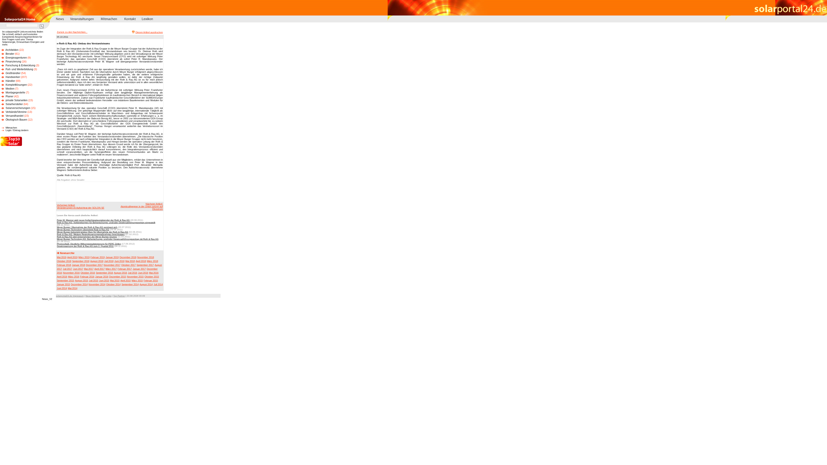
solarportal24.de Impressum (70, 296)
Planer (9, 96)
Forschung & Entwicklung (20, 65)
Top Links (106, 296)
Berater (10, 53)
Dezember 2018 (128, 257)
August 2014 (146, 284)
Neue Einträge (92, 296)
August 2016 (120, 272)
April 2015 (125, 280)
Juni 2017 (78, 269)
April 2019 (72, 257)
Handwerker (13, 77)
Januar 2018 (78, 265)
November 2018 (145, 257)
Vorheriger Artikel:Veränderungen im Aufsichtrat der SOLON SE (80, 206)
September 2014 (130, 284)
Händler (10, 80)
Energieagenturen (16, 57)
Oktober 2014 (113, 284)
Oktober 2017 (128, 265)
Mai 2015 (115, 280)
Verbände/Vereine (16, 111)
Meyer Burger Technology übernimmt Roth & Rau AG (83, 229)
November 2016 (71, 272)
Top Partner (119, 296)
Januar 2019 (112, 257)
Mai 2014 (72, 288)
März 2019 (84, 257)
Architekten (12, 49)
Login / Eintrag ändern (17, 130)
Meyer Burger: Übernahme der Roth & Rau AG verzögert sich (87, 227)
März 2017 (111, 269)
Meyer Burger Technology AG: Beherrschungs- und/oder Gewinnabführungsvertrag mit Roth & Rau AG (108, 239)
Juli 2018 (108, 261)
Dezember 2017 (94, 265)
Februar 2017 (125, 269)
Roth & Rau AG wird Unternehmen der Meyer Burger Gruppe (87, 237)
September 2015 (65, 280)
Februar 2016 (87, 276)
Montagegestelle (15, 92)
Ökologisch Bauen (16, 119)
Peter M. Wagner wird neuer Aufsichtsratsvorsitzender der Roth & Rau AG (93, 220)
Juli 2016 (132, 272)
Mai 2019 (61, 257)
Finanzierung (13, 61)
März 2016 (73, 276)
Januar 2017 (139, 269)
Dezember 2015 (117, 276)
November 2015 (135, 276)
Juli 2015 (93, 280)
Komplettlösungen (16, 84)
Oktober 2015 (152, 276)
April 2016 (62, 276)
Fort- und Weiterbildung (19, 69)
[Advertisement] (109, 191)
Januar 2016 (101, 276)
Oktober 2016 (88, 272)
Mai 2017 (88, 269)
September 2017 (145, 265)
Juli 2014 (158, 284)
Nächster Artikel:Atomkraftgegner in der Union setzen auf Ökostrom (142, 206)
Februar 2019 (97, 257)
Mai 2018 (130, 261)
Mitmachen (11, 127)
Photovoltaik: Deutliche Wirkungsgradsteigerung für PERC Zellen (89, 244)
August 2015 (81, 280)
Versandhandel (14, 115)
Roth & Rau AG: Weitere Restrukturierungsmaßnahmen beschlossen (91, 234)
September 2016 (104, 272)
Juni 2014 (62, 288)
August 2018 (96, 261)
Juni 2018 (119, 261)
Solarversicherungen (18, 108)
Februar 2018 (64, 265)
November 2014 (97, 284)
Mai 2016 (154, 272)
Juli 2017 (67, 269)
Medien (10, 88)
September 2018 (80, 261)
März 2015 (137, 280)
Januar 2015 (63, 284)
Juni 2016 (143, 272)
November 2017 (112, 265)
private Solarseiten (17, 100)
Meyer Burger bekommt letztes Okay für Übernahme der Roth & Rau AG (92, 232)
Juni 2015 (104, 280)
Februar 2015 (151, 280)
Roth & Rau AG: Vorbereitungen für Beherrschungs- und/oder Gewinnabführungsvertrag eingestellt (106, 222)
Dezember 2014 (79, 284)
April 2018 (141, 261)
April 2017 (99, 269)
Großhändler (13, 73)
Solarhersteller (14, 104)
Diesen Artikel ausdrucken (149, 32)
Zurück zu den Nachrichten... (72, 32)
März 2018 (152, 261)
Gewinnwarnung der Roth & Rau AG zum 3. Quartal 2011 (85, 246)
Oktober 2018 (64, 261)
